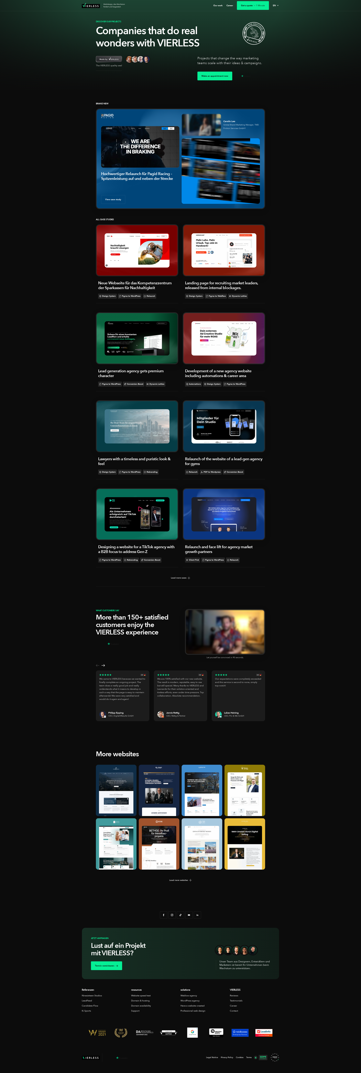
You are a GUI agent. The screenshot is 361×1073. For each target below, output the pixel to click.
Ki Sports (86, 1010)
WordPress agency (190, 1000)
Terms (249, 1057)
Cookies (239, 1057)
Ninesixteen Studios (92, 995)
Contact (234, 1010)
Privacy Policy (227, 1057)
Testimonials (236, 1000)
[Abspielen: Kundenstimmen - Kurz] (225, 632)
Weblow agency (188, 995)
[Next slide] (103, 666)
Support (135, 1010)
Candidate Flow (90, 1005)
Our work (218, 5)
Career (229, 5)
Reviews (234, 995)
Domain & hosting (140, 1000)
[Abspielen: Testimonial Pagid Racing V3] (201, 124)
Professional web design (192, 1010)
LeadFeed (87, 1000)
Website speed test (141, 995)
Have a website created (192, 1005)
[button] (276, 5)
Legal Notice (212, 1057)
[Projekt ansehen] (137, 250)
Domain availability (141, 1005)
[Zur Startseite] (91, 5)
